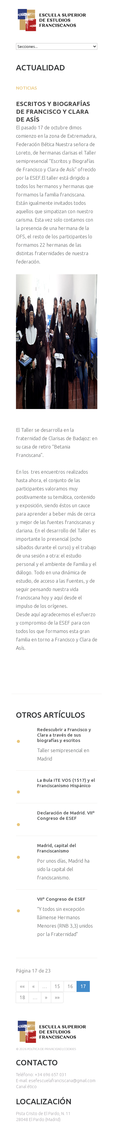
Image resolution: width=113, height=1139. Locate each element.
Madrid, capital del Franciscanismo (56, 848)
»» (57, 997)
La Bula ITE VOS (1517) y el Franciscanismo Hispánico (66, 783)
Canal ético (26, 1086)
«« (22, 986)
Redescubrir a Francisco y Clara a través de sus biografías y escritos (64, 735)
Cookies (70, 1049)
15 (57, 986)
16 (70, 986)
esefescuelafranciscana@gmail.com (62, 1080)
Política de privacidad (44, 1049)
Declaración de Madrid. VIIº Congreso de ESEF (66, 815)
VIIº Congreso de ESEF (61, 899)
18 (22, 997)
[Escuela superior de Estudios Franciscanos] (51, 13)
